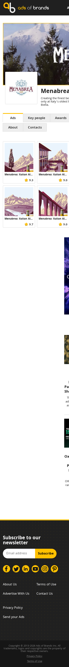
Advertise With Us (16, 594)
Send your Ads (13, 617)
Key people (36, 118)
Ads (13, 118)
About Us (10, 585)
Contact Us (44, 594)
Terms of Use (46, 585)
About (13, 128)
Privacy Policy (13, 608)
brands (33, 8)
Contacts (35, 128)
